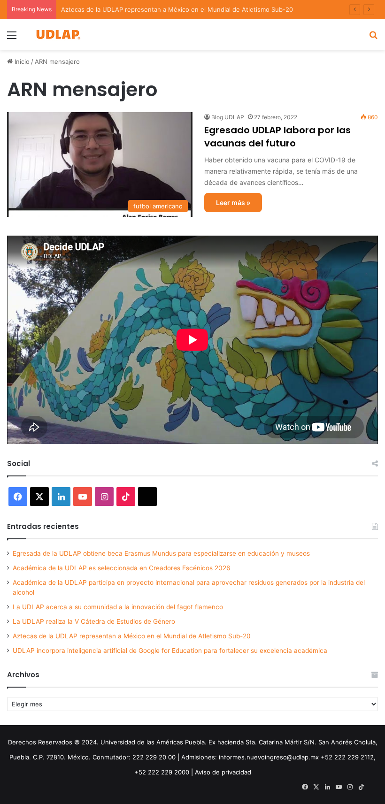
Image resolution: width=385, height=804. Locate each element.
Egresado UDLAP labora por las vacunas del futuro (277, 136)
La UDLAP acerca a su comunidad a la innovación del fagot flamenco (118, 607)
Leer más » (233, 203)
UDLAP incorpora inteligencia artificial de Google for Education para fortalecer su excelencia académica (170, 650)
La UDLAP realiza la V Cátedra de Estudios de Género (94, 621)
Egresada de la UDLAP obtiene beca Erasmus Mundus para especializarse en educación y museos (161, 553)
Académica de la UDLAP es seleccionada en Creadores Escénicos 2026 (122, 568)
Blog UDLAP (227, 117)
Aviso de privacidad (223, 772)
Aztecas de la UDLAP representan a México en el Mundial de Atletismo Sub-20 (132, 636)
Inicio (21, 61)
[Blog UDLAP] (57, 34)
